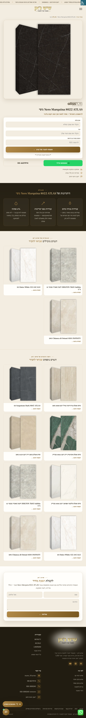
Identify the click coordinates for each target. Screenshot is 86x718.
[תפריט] (80, 9)
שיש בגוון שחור (78, 683)
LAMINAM (37, 647)
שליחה (43, 614)
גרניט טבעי (37, 651)
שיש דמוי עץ (79, 675)
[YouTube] (70, 664)
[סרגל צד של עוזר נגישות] (83, 2)
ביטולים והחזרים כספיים (33, 709)
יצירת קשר (69, 709)
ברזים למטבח (79, 687)
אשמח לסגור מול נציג (43, 149)
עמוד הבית (80, 17)
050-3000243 (31, 686)
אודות (81, 709)
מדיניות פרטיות (47, 709)
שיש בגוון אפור (78, 679)
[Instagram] (75, 664)
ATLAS (54, 17)
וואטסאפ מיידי (61, 163)
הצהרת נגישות (58, 709)
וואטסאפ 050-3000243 (28, 692)
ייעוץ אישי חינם (31, 697)
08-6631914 (22, 163)
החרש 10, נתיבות (30, 676)
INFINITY (37, 639)
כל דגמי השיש (36, 654)
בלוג (76, 709)
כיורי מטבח (79, 690)
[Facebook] (81, 664)
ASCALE (38, 643)
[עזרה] (6, 712)
